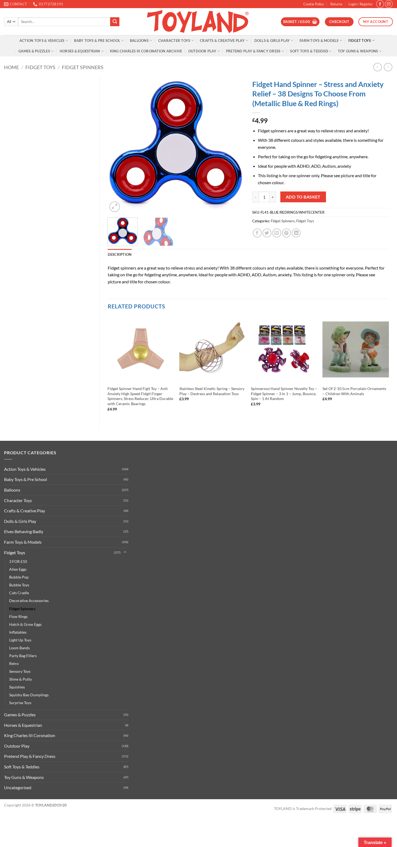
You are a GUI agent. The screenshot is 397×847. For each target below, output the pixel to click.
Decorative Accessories (29, 600)
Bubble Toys (19, 585)
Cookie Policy (313, 4)
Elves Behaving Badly (23, 531)
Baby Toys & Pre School (97, 40)
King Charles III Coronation (29, 735)
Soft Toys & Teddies (309, 51)
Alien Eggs (17, 569)
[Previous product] (388, 67)
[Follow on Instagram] (389, 4)
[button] (360, 4)
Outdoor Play (202, 51)
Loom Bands (19, 648)
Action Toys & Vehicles (42, 40)
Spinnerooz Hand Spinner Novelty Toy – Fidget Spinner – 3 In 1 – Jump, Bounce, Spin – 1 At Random (284, 393)
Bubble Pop (19, 577)
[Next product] (377, 67)
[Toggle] (125, 552)
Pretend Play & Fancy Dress (253, 51)
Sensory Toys (20, 671)
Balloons (139, 40)
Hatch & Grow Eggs (25, 624)
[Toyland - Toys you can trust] (198, 21)
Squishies (17, 687)
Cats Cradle (19, 592)
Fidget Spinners (82, 67)
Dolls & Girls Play (272, 40)
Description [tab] (120, 254)
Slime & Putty (20, 679)
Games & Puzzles (34, 51)
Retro (14, 663)
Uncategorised (17, 787)
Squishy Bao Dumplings (29, 695)
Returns (336, 4)
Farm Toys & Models (319, 40)
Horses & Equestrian (80, 51)
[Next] (235, 145)
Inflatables (17, 632)
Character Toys (174, 40)
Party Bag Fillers (23, 655)
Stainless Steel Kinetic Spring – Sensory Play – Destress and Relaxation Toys (211, 391)
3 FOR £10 (18, 561)
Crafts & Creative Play (222, 40)
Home (11, 67)
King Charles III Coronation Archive (146, 51)
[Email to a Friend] (276, 232)
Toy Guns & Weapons (358, 51)
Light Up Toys (20, 640)
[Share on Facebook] (257, 232)
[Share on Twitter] (267, 232)
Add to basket (303, 196)
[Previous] (117, 145)
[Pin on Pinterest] (286, 232)
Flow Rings (18, 616)
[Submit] (114, 21)
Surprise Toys (20, 702)
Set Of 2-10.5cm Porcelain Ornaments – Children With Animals (354, 391)
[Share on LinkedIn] (296, 232)
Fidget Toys (359, 40)
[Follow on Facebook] (380, 4)
